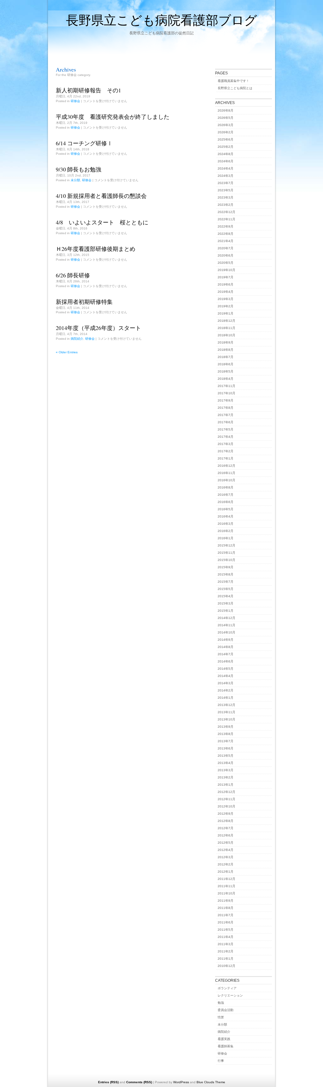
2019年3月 (225, 299)
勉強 (221, 1002)
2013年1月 (225, 784)
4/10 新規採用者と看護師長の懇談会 (101, 195)
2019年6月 (225, 284)
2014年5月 (225, 668)
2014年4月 (225, 676)
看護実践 (224, 1039)
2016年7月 (225, 494)
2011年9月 (225, 900)
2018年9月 (225, 342)
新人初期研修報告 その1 (88, 90)
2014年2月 (225, 690)
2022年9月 (225, 226)
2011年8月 (225, 908)
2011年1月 (225, 958)
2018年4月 (225, 378)
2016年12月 (226, 465)
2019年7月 (225, 277)
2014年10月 (226, 632)
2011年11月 (226, 886)
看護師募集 (225, 1046)
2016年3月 (225, 523)
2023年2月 (225, 204)
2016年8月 (225, 487)
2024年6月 (225, 161)
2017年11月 (226, 386)
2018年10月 (226, 335)
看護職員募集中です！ (233, 81)
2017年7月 (225, 415)
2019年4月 (225, 291)
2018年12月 (226, 320)
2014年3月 (225, 683)
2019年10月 (226, 270)
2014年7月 (225, 654)
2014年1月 (225, 697)
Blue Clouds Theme (211, 1082)
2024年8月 (225, 154)
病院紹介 (77, 338)
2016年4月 (225, 516)
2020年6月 (225, 255)
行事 (221, 1060)
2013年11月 (226, 712)
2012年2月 (225, 864)
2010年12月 (226, 966)
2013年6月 (225, 748)
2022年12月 (226, 212)
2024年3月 (225, 175)
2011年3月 (225, 944)
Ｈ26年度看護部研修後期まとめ (95, 248)
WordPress (181, 1082)
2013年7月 (225, 741)
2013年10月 (226, 719)
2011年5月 (225, 929)
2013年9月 (225, 726)
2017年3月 (225, 444)
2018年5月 (225, 371)
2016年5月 (225, 509)
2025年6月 (225, 139)
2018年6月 (225, 364)
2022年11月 (226, 219)
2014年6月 (225, 661)
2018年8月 (225, 349)
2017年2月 (225, 451)
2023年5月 (225, 190)
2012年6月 (225, 835)
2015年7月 (225, 581)
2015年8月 (225, 574)
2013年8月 (225, 734)
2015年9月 (225, 567)
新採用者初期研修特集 (84, 301)
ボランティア (227, 988)
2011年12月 (226, 879)
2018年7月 (225, 357)
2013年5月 (225, 755)
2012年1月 (225, 871)
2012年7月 (225, 828)
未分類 (75, 180)
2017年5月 (225, 429)
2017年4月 (225, 436)
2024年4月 (225, 168)
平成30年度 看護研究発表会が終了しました (112, 116)
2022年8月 (225, 233)
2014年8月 (225, 647)
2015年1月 (225, 610)
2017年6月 (225, 422)
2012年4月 (225, 850)
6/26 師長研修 (73, 275)
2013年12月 (226, 705)
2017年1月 (225, 458)
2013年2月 (225, 777)
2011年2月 (225, 951)
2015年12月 (226, 545)
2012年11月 (226, 799)
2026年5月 (225, 117)
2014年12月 (226, 618)
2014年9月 (225, 639)
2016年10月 (226, 480)
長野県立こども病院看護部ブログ (161, 19)
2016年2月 (225, 531)
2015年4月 (225, 596)
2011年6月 (225, 922)
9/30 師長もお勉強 (78, 169)
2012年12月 (226, 792)
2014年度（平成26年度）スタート (98, 328)
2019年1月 (225, 313)
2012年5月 (225, 842)
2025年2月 (225, 146)
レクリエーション (230, 995)
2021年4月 (225, 241)
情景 (221, 1017)
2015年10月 (226, 560)
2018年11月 (226, 328)
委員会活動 (225, 1010)
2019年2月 (225, 306)
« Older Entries (67, 352)
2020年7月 (225, 248)
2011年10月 (226, 893)
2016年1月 (225, 538)
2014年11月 (226, 625)
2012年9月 (225, 813)
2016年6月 (225, 502)
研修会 (75, 101)
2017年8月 (225, 407)
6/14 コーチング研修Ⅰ (84, 143)
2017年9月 (225, 400)
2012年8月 (225, 821)
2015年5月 (225, 589)
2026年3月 (225, 125)
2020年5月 (225, 262)
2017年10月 (226, 393)
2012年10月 (226, 806)
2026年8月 (225, 110)
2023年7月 (225, 183)
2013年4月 (225, 763)
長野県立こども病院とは (235, 88)
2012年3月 (225, 857)
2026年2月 (225, 132)
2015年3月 (225, 603)
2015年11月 (226, 552)
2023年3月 (225, 197)
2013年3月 (225, 770)
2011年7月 (225, 915)
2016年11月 (226, 473)
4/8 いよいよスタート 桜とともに (102, 222)
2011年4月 (225, 937)
